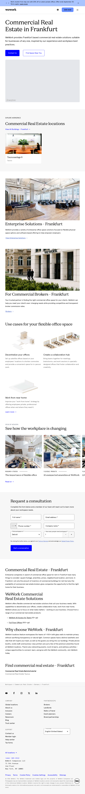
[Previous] (6, 3)
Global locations (11, 705)
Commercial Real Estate (23, 684)
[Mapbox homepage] (11, 100)
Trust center (10, 723)
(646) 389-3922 (12, 758)
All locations (10, 753)
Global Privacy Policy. (68, 541)
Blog (7, 720)
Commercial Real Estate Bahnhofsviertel (20, 671)
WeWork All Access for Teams (20, 618)
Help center (10, 740)
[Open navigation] (77, 10)
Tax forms (9, 743)
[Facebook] (14, 693)
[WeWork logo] (10, 9)
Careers (8, 714)
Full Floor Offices (15, 623)
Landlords (47, 708)
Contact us (9, 733)
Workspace (8, 684)
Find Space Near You (34, 53)
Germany (37, 684)
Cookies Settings (38, 775)
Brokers (47, 705)
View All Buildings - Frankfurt (16, 129)
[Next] (9, 3)
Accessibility (52, 775)
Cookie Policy (25, 775)
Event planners (49, 714)
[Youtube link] (6, 693)
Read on (8, 482)
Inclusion (8, 711)
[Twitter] (29, 693)
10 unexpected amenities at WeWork (61, 475)
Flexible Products (50, 471)
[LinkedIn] (36, 693)
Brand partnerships (51, 717)
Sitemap (63, 775)
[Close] (78, 3)
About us (8, 708)
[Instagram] (21, 693)
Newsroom (9, 717)
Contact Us (12, 53)
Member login (10, 736)
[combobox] (14, 526)
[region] (42, 81)
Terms (15, 775)
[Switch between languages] (58, 10)
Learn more (24, 4)
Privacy (8, 775)
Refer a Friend (49, 711)
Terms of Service (43, 541)
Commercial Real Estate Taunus (17, 674)
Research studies (11, 471)
